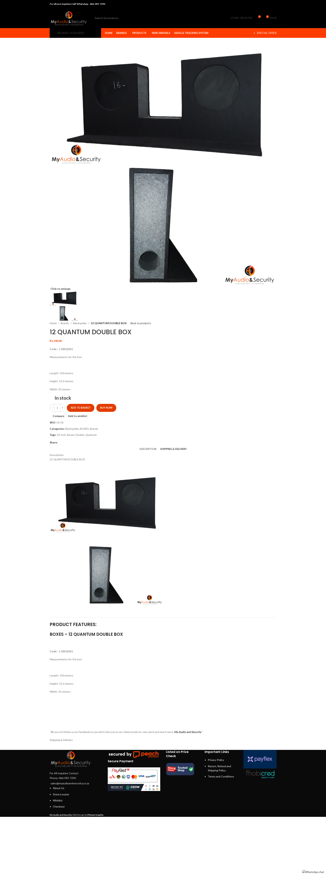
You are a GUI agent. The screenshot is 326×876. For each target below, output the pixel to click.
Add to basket (81, 407)
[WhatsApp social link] (269, 4)
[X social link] (259, 4)
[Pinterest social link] (264, 4)
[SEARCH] (219, 18)
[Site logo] (69, 17)
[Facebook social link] (254, 4)
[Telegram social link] (274, 4)
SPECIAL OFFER (267, 32)
